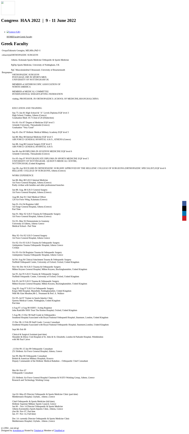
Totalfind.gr (59, 430)
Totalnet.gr (38, 430)
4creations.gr (18, 430)
